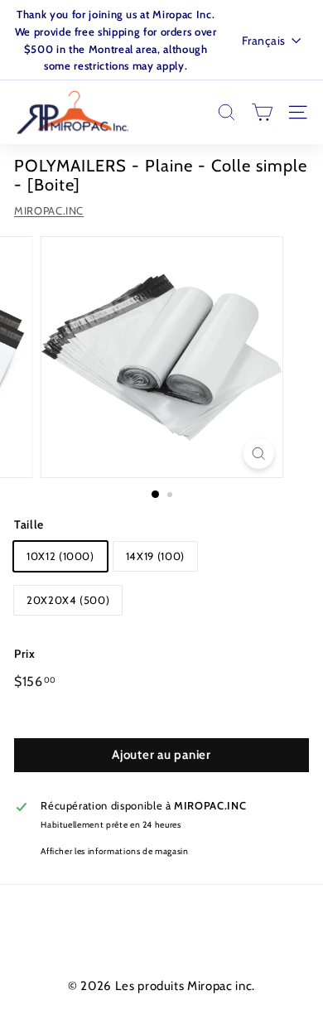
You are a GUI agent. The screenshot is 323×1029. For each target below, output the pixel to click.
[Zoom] (258, 453)
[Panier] (262, 112)
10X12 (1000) (60, 556)
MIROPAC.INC (49, 210)
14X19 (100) (155, 556)
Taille (29, 524)
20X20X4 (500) (68, 599)
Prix (25, 653)
